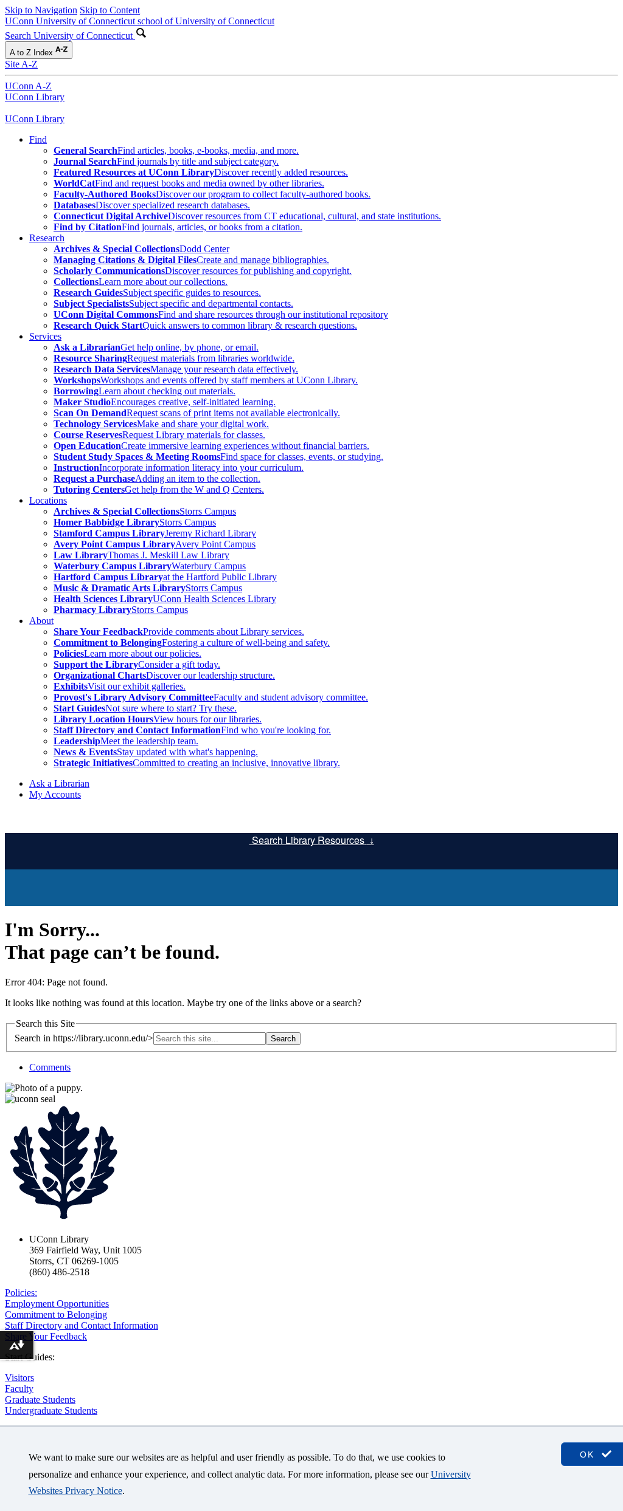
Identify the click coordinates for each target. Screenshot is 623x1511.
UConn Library (34, 97)
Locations (48, 500)
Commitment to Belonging (56, 1314)
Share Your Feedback (46, 1336)
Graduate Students (40, 1399)
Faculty (19, 1388)
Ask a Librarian (59, 783)
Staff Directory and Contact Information (81, 1325)
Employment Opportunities (57, 1303)
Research (46, 238)
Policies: (21, 1292)
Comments (50, 1067)
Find (38, 139)
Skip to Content (110, 10)
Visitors (19, 1377)
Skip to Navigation (41, 10)
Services (45, 336)
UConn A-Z (28, 86)
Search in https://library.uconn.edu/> (84, 1038)
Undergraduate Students (51, 1410)
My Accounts (55, 794)
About (41, 620)
